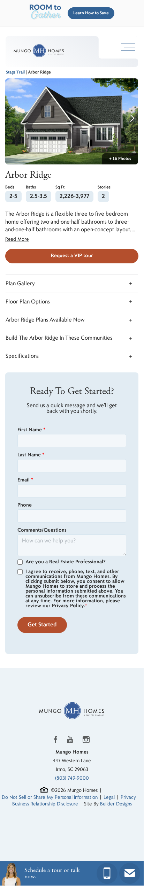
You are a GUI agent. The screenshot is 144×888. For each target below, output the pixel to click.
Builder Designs (116, 804)
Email (25, 480)
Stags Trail (15, 72)
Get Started (42, 624)
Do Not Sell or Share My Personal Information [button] (50, 797)
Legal (109, 797)
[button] (89, 13)
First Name (31, 429)
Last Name (30, 455)
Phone (24, 505)
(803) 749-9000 (72, 778)
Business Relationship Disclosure (45, 804)
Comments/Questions (42, 530)
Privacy (128, 797)
